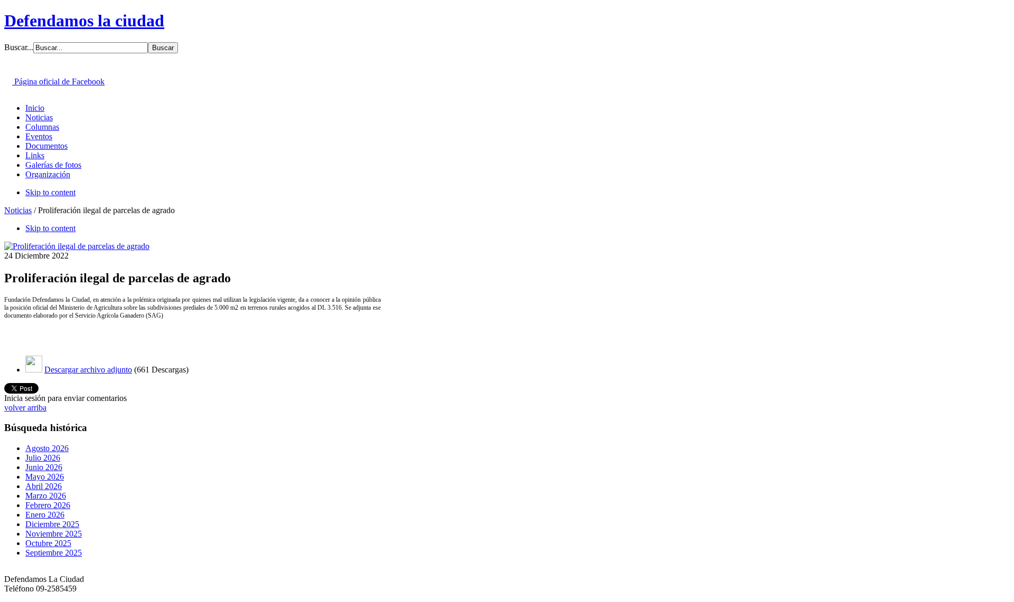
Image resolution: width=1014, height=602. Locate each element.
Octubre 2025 (48, 543)
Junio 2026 (43, 467)
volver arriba (25, 407)
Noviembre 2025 (53, 533)
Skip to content (50, 192)
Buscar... (18, 47)
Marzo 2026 (45, 495)
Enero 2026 (44, 514)
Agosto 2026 (47, 448)
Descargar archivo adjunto (88, 369)
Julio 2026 (42, 457)
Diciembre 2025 (52, 524)
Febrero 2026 (47, 505)
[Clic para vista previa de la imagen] (76, 246)
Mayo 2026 (44, 476)
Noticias (18, 210)
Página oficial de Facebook (58, 81)
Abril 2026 (43, 486)
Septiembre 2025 (53, 552)
